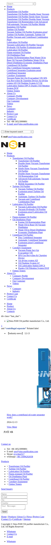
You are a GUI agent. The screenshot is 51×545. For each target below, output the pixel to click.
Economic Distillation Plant (30, 232)
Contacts (11, 311)
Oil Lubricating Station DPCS (31, 265)
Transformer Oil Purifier (23, 158)
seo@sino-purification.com (20, 136)
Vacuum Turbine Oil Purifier (31, 189)
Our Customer (18, 281)
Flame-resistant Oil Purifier (24, 217)
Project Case (12, 114)
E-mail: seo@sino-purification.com (22, 124)
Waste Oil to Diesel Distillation (32, 230)
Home (9, 6)
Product (10, 306)
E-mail (10, 536)
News (9, 106)
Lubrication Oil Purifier (22, 204)
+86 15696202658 (24, 456)
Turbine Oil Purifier (21, 186)
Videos (15, 283)
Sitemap (27, 519)
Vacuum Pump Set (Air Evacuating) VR (28, 251)
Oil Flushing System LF (29, 263)
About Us (11, 93)
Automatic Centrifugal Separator (32, 240)
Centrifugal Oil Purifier (22, 235)
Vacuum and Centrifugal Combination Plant (29, 200)
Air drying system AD (28, 260)
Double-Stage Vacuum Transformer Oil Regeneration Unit (34, 174)
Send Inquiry (7, 489)
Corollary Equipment (21, 248)
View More (12, 427)
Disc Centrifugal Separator (30, 237)
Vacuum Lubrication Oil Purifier (32, 207)
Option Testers (19, 271)
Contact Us (12, 116)
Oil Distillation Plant (21, 219)
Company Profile (20, 276)
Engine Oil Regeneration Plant (31, 222)
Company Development (23, 278)
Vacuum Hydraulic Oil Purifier (32, 209)
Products (11, 9)
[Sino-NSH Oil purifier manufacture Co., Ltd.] (13, 148)
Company (16, 288)
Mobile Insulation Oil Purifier (31, 184)
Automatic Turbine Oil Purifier (32, 196)
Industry (16, 291)
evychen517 (19, 454)
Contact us (6, 444)
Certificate (11, 119)
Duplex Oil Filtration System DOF (33, 268)
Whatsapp (11, 531)
